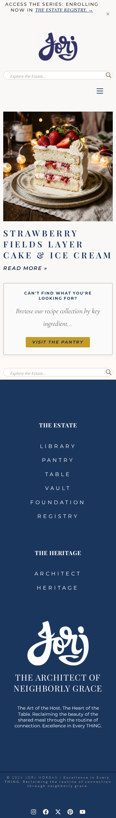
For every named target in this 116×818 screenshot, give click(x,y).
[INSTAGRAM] (33, 812)
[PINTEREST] (70, 812)
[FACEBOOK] (46, 812)
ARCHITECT (58, 574)
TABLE (58, 474)
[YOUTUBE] (82, 812)
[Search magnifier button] (108, 75)
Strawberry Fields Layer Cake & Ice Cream (58, 244)
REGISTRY (58, 516)
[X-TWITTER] (58, 812)
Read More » (25, 268)
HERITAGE (58, 588)
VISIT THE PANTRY (57, 342)
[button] (100, 92)
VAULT (58, 488)
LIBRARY (58, 446)
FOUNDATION (58, 502)
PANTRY (58, 460)
